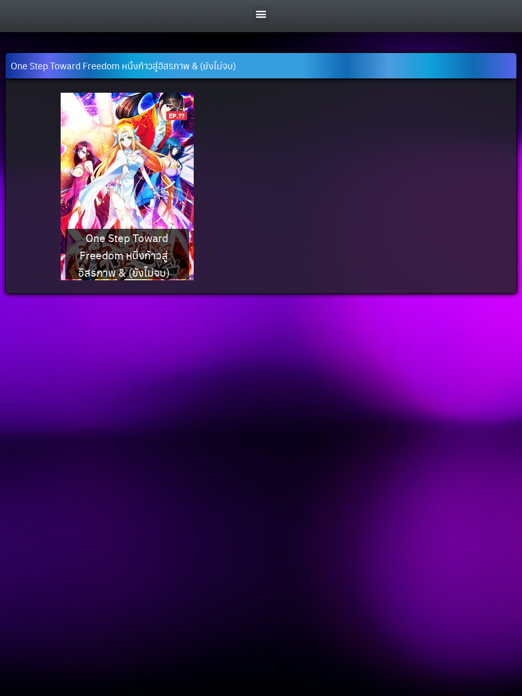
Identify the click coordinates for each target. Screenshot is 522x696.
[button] (261, 13)
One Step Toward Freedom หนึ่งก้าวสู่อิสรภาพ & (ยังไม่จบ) (124, 254)
